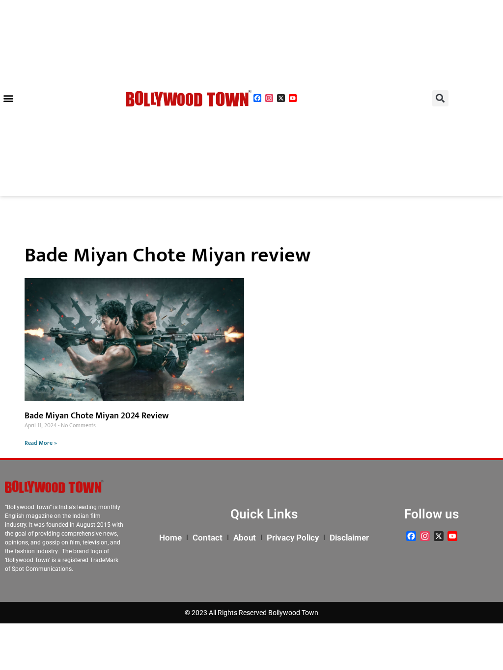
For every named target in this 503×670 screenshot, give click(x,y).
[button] (8, 98)
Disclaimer (349, 537)
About (244, 537)
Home (170, 537)
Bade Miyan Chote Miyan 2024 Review (96, 416)
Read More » (41, 443)
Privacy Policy (293, 537)
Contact (208, 537)
